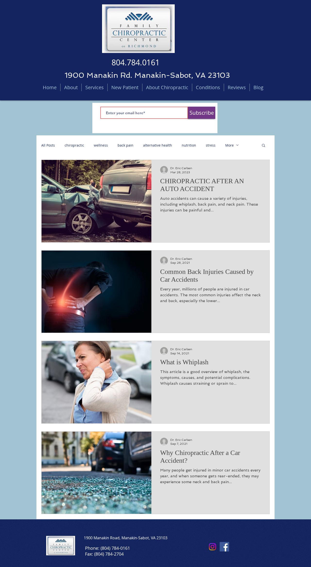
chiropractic (74, 145)
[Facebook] (224, 546)
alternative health (157, 145)
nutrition (189, 145)
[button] (263, 145)
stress (211, 145)
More (229, 145)
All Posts (48, 145)
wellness (101, 145)
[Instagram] (212, 546)
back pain (125, 145)
